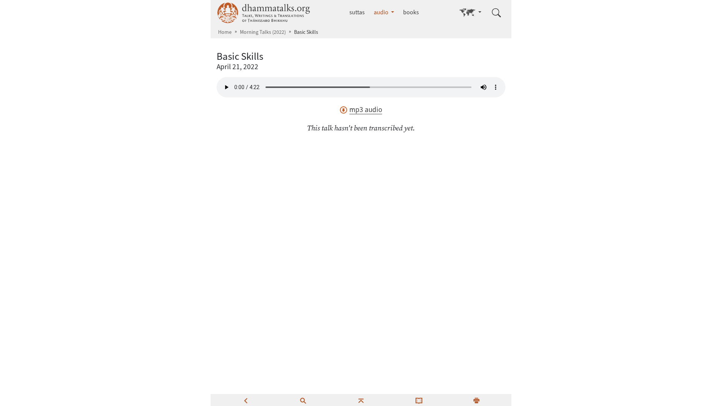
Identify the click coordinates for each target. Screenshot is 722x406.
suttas (357, 12)
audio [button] (382, 12)
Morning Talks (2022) (263, 32)
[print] (476, 400)
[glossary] (419, 400)
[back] (245, 400)
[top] (361, 400)
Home (225, 32)
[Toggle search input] (496, 13)
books (411, 12)
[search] (303, 400)
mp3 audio (365, 109)
